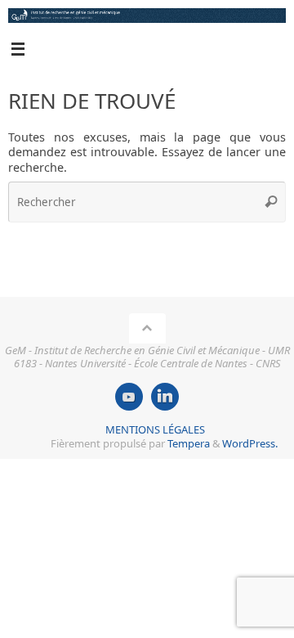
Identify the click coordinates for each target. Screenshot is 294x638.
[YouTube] (129, 397)
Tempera (188, 443)
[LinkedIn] (165, 397)
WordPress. (250, 443)
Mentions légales (155, 429)
